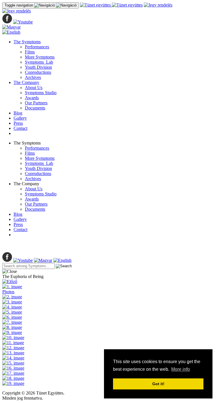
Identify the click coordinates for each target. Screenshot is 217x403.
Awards (32, 97)
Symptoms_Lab (39, 62)
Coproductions (38, 72)
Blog (18, 113)
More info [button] (180, 369)
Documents (35, 107)
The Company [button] (26, 183)
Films (30, 51)
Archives (33, 77)
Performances (37, 46)
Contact (20, 128)
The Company (26, 82)
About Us (33, 87)
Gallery (20, 118)
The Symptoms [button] (27, 143)
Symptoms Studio (41, 92)
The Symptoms (27, 41)
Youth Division (38, 67)
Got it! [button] (158, 384)
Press (18, 123)
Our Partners (36, 102)
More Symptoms (40, 57)
